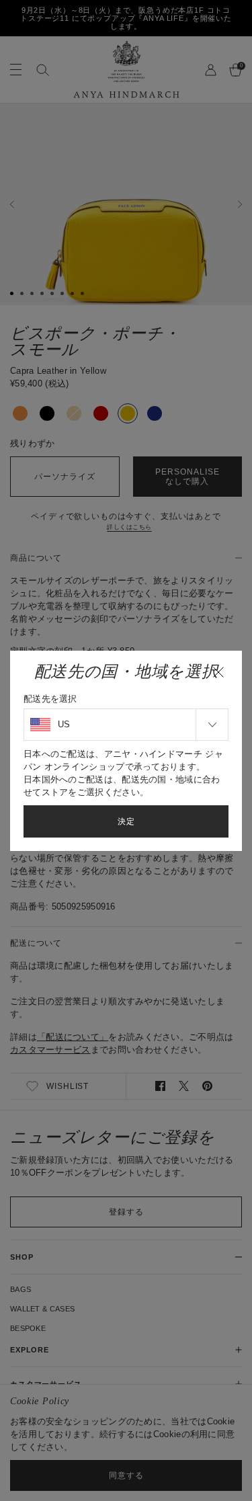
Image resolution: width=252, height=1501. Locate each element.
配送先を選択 (50, 699)
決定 (126, 821)
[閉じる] (218, 672)
